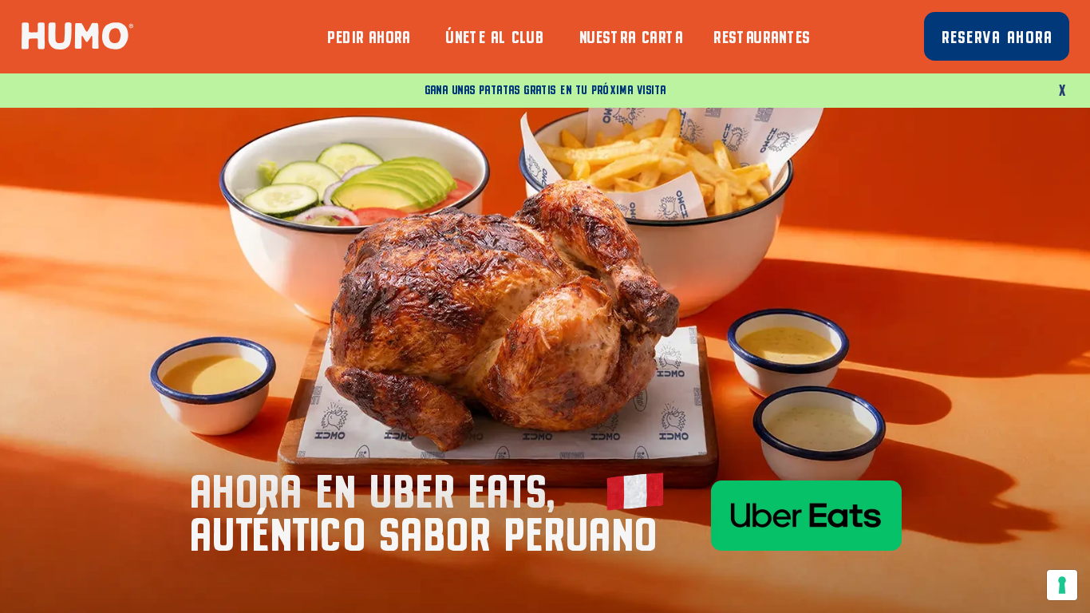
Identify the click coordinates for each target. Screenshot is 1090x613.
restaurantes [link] (761, 34)
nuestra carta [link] (630, 34)
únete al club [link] (494, 34)
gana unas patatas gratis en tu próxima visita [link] (545, 88)
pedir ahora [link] (367, 34)
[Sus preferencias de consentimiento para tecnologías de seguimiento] (1062, 585)
